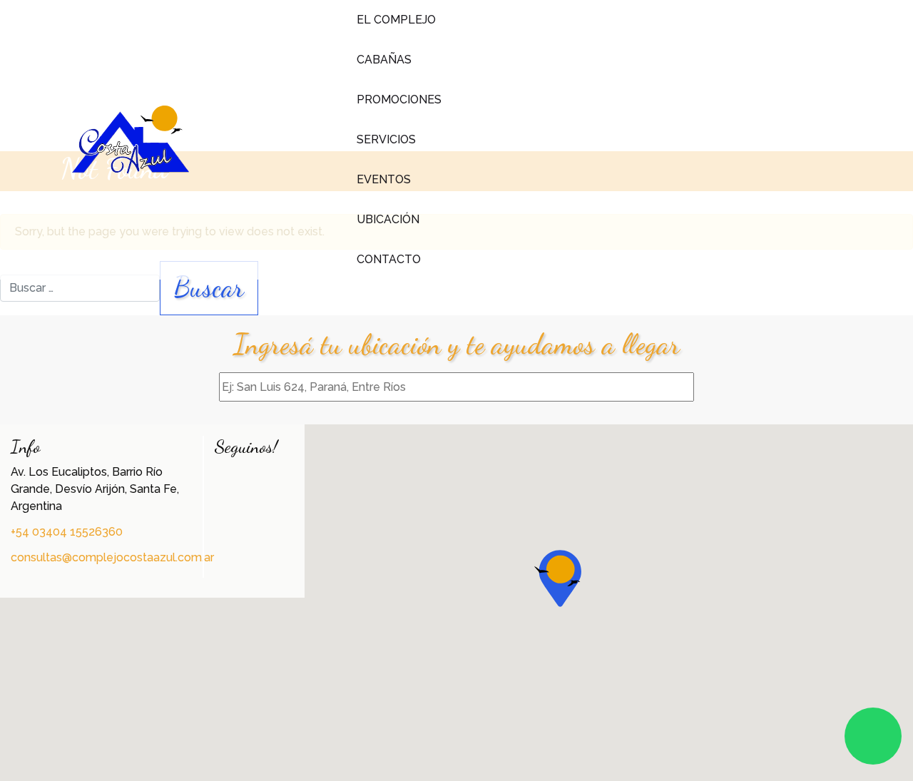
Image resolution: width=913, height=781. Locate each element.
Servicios (386, 139)
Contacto (389, 259)
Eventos (384, 179)
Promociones (399, 99)
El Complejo (396, 19)
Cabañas (384, 59)
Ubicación (388, 219)
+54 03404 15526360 (67, 531)
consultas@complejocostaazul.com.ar (112, 557)
